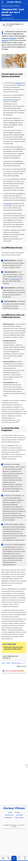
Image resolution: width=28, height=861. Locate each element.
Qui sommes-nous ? (9, 815)
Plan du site (17, 812)
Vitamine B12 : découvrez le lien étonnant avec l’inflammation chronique (13, 648)
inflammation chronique (10, 99)
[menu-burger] (2, 2)
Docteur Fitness (14, 2)
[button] (18, 422)
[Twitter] (12, 821)
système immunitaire (9, 38)
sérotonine (5, 40)
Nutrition (8, 663)
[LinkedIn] (21, 821)
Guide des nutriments (16, 663)
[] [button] (9, 658)
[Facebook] (7, 821)
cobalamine (18, 83)
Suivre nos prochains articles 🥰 (14, 671)
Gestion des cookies (19, 817)
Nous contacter (19, 815)
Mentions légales (8, 817)
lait (12, 333)
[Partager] (26, 765)
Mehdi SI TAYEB (6, 19)
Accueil (3, 663)
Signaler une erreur (21, 666)
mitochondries (15, 279)
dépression (8, 203)
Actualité (10, 812)
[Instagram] (16, 821)
